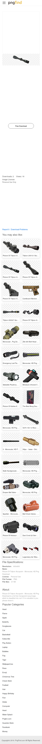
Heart (4, 609)
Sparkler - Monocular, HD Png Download (18, 514)
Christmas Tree (8, 676)
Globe (4, 702)
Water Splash (7, 714)
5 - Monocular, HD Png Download (15, 449)
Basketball (6, 634)
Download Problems (19, 229)
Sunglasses (6, 626)
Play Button (6, 643)
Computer (6, 706)
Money (5, 731)
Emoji (4, 672)
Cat (3, 630)
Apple (4, 617)
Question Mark (8, 723)
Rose (4, 668)
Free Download (21, 126)
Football (5, 685)
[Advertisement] (21, 33)
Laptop (4, 647)
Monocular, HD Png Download (14, 428)
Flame (4, 613)
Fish (4, 697)
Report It (5, 229)
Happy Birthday (8, 693)
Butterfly (5, 622)
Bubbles (5, 651)
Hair (3, 689)
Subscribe (6, 638)
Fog (3, 655)
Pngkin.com (6, 718)
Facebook (6, 727)
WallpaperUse (7, 664)
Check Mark (7, 681)
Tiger (4, 659)
